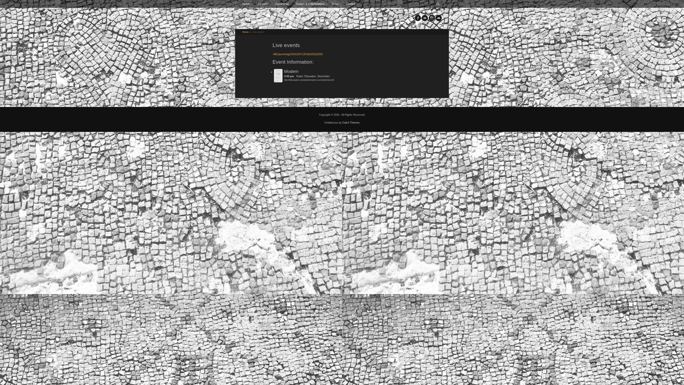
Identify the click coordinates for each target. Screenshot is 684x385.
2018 (306, 54)
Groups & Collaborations (310, 3)
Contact (350, 3)
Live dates (262, 3)
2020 (320, 54)
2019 (313, 54)
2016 (293, 54)
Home (245, 3)
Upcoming (283, 54)
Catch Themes (351, 122)
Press (335, 3)
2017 (299, 54)
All (274, 54)
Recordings (282, 3)
